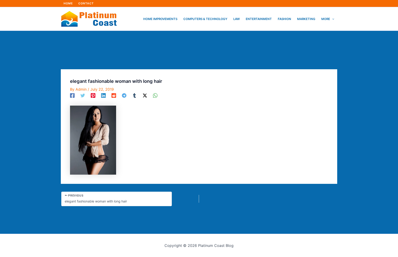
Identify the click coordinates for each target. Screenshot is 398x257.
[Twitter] (82, 95)
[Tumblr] (134, 95)
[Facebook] (72, 95)
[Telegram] (124, 95)
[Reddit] (113, 95)
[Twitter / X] (145, 95)
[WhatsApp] (155, 95)
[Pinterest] (93, 95)
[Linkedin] (103, 95)
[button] (332, 19)
